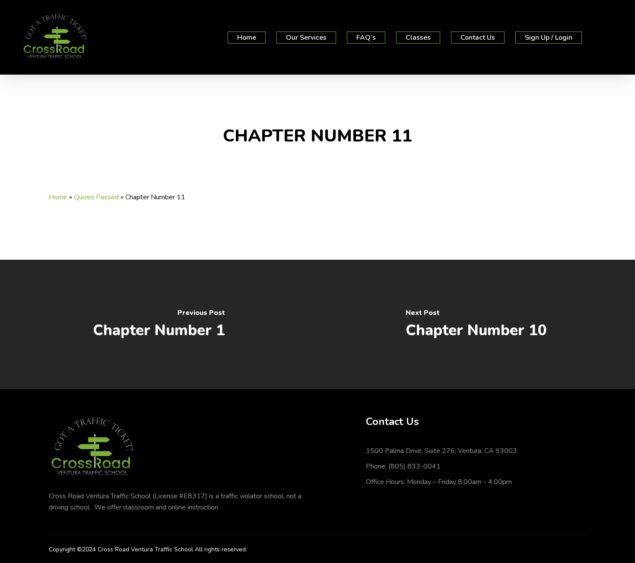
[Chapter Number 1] (159, 324)
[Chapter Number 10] (476, 324)
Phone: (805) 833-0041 (403, 466)
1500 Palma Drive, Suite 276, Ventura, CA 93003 (441, 451)
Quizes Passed (96, 197)
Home (58, 197)
